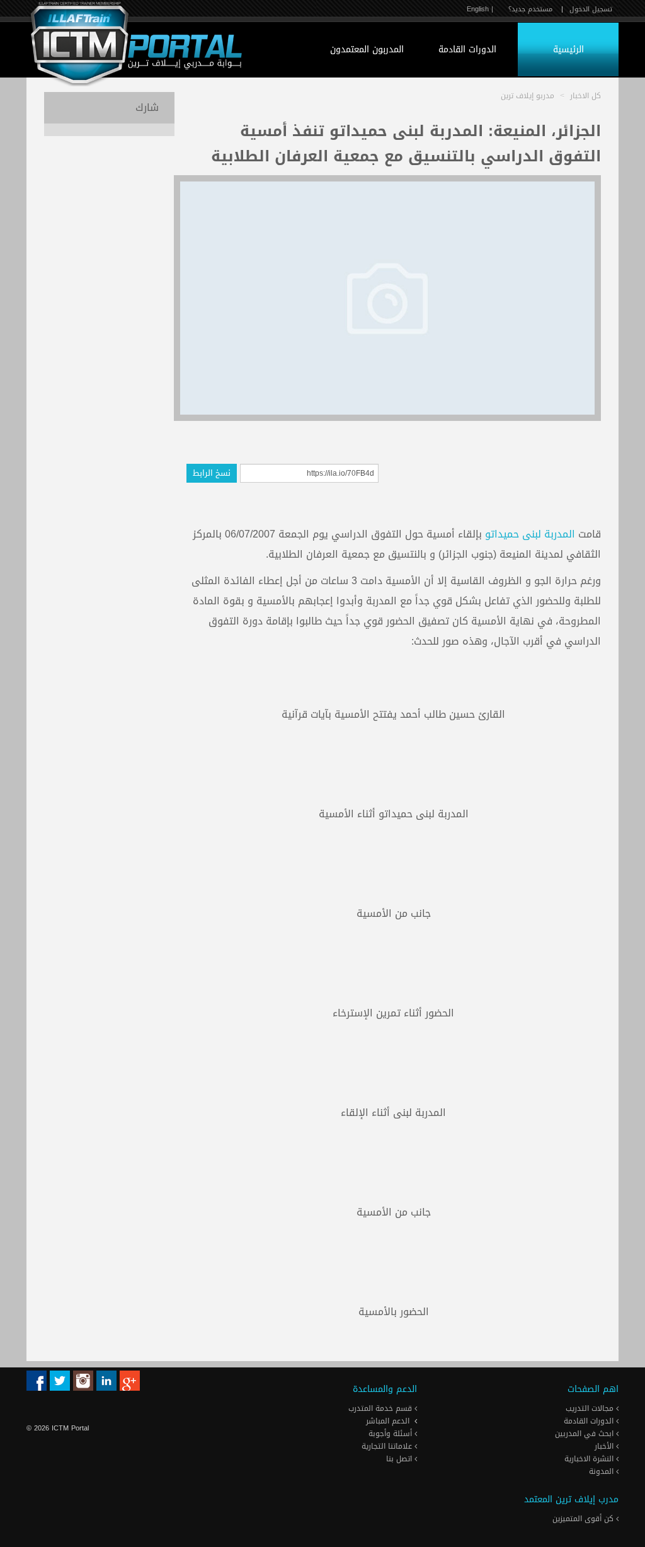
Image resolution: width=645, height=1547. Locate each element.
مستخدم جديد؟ (530, 9)
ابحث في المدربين (585, 1434)
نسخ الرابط (212, 473)
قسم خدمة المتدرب (381, 1408)
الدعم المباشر (387, 1421)
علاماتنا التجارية (388, 1446)
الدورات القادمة (467, 49)
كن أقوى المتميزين (584, 1519)
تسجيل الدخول (590, 9)
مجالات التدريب (591, 1408)
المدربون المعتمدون (367, 49)
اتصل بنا (400, 1459)
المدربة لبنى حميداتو (530, 534)
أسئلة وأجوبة (391, 1434)
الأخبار (605, 1446)
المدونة (602, 1471)
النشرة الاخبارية (590, 1459)
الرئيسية (568, 49)
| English (480, 9)
